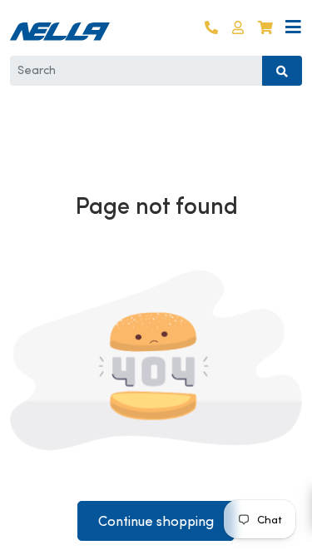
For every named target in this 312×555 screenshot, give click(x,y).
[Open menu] (293, 27)
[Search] (282, 71)
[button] (238, 27)
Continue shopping (156, 521)
